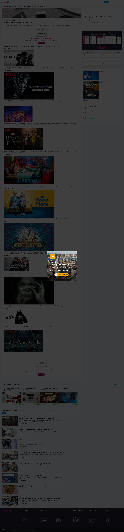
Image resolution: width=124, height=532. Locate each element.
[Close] (75, 252)
